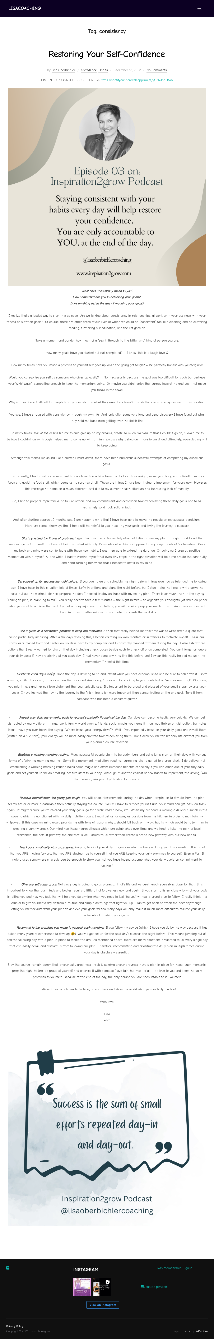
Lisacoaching (25, 8)
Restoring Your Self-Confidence (107, 54)
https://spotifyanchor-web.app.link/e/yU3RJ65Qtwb (137, 80)
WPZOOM (202, 1331)
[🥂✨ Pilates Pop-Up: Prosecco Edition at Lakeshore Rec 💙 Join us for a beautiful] (82, 1287)
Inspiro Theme (181, 1331)
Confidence (89, 70)
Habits (103, 70)
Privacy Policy (14, 1326)
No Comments (156, 70)
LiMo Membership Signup (174, 1268)
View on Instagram (103, 1304)
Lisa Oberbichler (63, 70)
